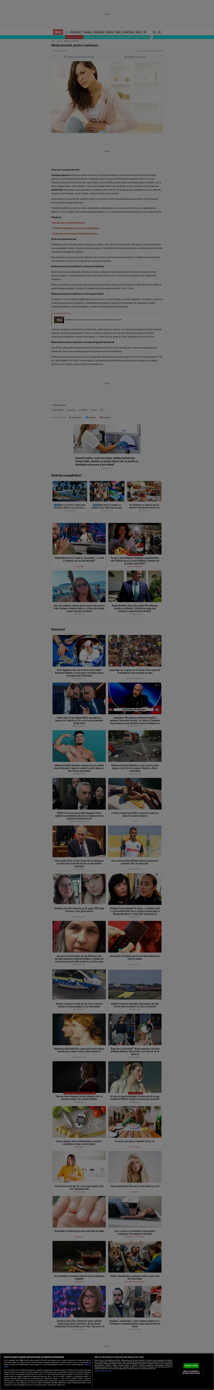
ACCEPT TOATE (191, 1366)
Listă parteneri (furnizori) (103, 1371)
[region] (107, 1371)
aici (59, 1378)
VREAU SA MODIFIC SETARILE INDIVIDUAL (191, 1372)
